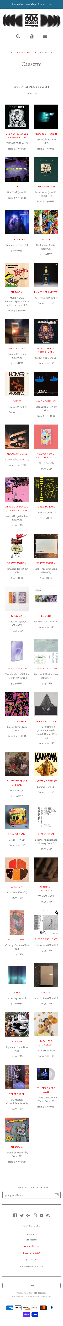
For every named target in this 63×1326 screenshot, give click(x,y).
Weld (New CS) (46, 896)
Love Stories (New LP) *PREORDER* (46, 194)
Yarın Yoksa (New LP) (46, 358)
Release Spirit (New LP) (46, 621)
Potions (46, 992)
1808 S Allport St (31, 1246)
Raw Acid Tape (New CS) (17, 570)
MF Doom (17, 1146)
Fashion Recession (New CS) (17, 355)
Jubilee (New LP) (46, 1050)
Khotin (46, 615)
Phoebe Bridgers (46, 133)
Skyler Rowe (46, 834)
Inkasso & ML (17, 348)
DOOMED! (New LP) (17, 143)
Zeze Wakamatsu (46, 668)
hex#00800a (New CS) (46, 998)
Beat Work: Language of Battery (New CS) (46, 841)
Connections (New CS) (46, 945)
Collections (29, 52)
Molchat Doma (17, 453)
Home (14, 52)
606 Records (39, 1292)
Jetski (46, 239)
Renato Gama (17, 834)
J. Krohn (17, 615)
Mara (17, 992)
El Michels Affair (46, 292)
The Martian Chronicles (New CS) (17, 1101)
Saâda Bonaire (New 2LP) (46, 408)
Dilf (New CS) (17, 790)
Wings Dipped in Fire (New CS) (17, 517)
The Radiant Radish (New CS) (46, 246)
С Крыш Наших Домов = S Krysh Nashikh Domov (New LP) (46, 732)
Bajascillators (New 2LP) (17, 728)
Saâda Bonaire (46, 401)
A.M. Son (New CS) (17, 892)
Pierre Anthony (46, 939)
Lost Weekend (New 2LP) (46, 141)
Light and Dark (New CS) (17, 1048)
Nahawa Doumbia (46, 781)
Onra (17, 186)
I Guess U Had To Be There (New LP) (46, 1099)
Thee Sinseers (46, 186)
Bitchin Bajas (17, 721)
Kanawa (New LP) (46, 787)
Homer (17, 401)
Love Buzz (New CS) (46, 512)
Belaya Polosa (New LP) (17, 459)
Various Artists (17, 668)
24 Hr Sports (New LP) (46, 298)
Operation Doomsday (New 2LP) (17, 1154)
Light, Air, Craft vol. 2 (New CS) (46, 570)
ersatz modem (17, 563)
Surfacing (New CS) (17, 998)
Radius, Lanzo (17, 939)
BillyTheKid (17, 239)
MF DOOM (17, 292)
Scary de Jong (46, 506)
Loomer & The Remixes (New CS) (46, 676)
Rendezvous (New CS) (17, 245)
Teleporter (17, 1094)
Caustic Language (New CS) (17, 623)
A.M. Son (16, 886)
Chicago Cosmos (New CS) (17, 947)
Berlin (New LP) (17, 840)
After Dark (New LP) (17, 192)
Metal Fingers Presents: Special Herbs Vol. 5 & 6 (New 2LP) (17, 301)
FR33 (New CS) (46, 463)
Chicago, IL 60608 (31, 1253)
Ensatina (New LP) (16, 407)
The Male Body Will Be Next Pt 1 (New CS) (17, 676)
